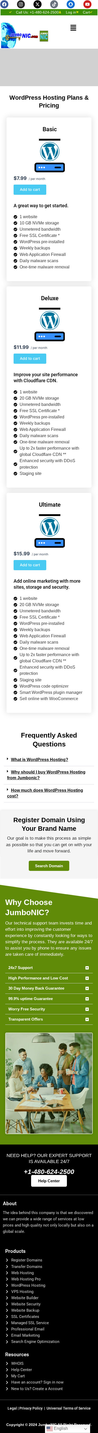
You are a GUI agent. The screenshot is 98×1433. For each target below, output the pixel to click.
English (60, 1428)
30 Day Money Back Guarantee (36, 988)
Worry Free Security (26, 1009)
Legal (13, 1408)
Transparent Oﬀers (25, 1019)
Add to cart (30, 189)
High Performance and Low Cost (38, 978)
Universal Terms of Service (69, 1408)
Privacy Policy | (33, 1408)
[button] (73, 28)
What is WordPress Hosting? (39, 759)
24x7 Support (20, 968)
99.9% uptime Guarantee (30, 999)
